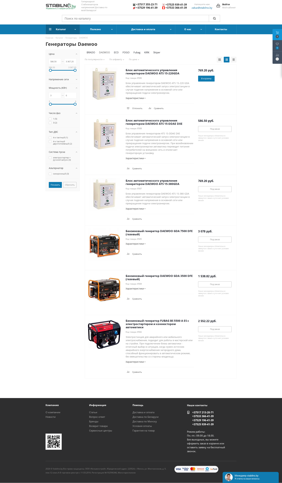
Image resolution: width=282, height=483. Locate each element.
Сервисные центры (100, 430)
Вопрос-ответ (97, 416)
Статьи (93, 412)
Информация (97, 405)
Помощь (138, 405)
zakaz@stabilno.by (202, 7)
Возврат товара (98, 426)
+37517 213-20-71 (203, 412)
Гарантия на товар (144, 430)
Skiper (156, 52)
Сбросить (70, 184)
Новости (51, 416)
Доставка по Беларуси (146, 416)
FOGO (126, 52)
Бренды (93, 421)
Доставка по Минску (145, 421)
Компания (52, 405)
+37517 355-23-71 (146, 4)
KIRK (146, 52)
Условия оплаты (142, 426)
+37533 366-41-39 (176, 7)
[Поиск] (214, 18)
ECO (116, 52)
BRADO (91, 52)
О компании (53, 412)
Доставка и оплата (143, 412)
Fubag (136, 52)
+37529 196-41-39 (146, 7)
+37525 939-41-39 (176, 4)
